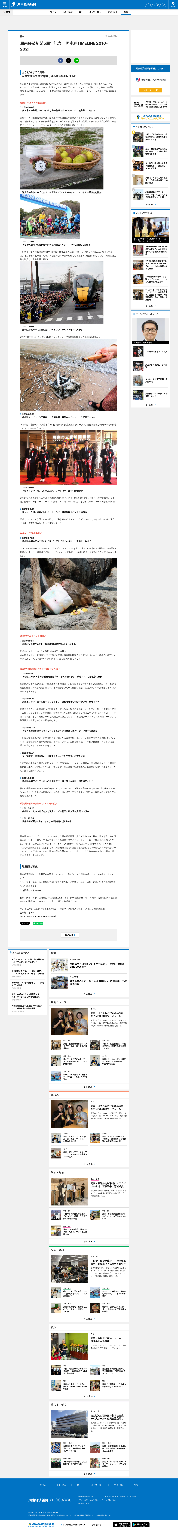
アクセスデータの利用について (91, 1500)
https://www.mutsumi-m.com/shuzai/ (38, 916)
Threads (164, 5)
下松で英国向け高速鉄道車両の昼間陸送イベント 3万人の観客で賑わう (56, 244)
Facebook (147, 5)
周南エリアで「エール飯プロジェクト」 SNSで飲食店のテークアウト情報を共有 (61, 701)
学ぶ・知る (112, 12)
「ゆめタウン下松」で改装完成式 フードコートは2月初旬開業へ (53, 490)
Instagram (158, 5)
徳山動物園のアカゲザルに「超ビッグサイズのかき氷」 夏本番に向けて (56, 541)
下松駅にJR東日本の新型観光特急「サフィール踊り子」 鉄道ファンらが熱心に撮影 (62, 676)
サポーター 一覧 (150, 90)
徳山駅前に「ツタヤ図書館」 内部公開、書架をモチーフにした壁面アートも (58, 417)
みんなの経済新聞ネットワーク (41, 1525)
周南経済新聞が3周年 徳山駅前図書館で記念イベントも (49, 644)
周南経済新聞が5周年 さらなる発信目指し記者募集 (47, 821)
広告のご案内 (84, 1503)
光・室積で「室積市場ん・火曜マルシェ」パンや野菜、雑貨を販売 (53, 756)
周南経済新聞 (23, 4)
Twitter (152, 5)
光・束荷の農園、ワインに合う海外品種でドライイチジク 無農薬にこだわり (58, 110)
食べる (53, 12)
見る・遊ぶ (67, 12)
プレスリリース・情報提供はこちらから (121, 1496)
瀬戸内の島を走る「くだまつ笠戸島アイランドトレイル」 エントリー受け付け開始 (62, 192)
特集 (126, 12)
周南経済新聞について (87, 1496)
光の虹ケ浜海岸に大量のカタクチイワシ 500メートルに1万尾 (52, 329)
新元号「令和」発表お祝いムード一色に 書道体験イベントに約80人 (55, 512)
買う (81, 12)
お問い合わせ (111, 1500)
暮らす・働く (95, 12)
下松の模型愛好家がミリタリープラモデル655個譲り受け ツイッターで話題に (59, 730)
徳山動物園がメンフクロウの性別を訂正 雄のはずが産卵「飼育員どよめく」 (58, 781)
